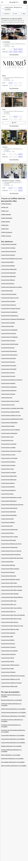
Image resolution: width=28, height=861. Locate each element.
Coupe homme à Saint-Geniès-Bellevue (12, 597)
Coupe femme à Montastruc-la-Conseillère (13, 739)
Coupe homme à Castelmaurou (9, 315)
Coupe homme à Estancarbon (9, 355)
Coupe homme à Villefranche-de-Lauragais (13, 675)
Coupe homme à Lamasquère (9, 433)
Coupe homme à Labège (7, 426)
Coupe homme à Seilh (7, 636)
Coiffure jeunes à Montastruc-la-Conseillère (13, 716)
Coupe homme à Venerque (8, 654)
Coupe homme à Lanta (7, 437)
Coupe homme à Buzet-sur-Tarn (10, 297)
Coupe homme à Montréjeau (9, 515)
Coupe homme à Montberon (9, 501)
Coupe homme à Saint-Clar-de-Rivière (11, 586)
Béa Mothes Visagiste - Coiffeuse (11, 180)
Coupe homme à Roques (8, 572)
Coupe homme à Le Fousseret (9, 458)
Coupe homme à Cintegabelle (9, 330)
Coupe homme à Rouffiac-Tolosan (10, 579)
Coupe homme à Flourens (8, 362)
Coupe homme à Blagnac (8, 280)
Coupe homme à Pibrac (7, 533)
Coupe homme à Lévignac (8, 465)
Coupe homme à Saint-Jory (8, 604)
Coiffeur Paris (5, 228)
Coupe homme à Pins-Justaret (9, 536)
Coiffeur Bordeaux (6, 204)
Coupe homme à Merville (8, 486)
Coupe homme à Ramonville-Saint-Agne (12, 558)
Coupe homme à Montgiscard (9, 508)
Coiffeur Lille (4, 207)
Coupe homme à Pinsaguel (8, 540)
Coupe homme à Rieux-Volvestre (10, 568)
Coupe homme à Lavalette (8, 447)
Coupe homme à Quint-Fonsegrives (11, 554)
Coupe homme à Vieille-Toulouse (10, 665)
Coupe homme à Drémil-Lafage (9, 344)
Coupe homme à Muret (7, 519)
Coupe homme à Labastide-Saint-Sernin (12, 419)
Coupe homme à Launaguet (8, 444)
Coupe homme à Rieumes (8, 565)
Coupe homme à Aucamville (8, 244)
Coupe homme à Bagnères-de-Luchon (11, 258)
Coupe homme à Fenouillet (8, 358)
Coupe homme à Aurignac (8, 248)
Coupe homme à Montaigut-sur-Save (11, 497)
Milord (4, 75)
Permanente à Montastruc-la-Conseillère (12, 758)
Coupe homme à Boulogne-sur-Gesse (11, 287)
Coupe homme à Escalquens (9, 351)
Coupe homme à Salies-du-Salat (10, 629)
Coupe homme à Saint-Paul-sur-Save (11, 618)
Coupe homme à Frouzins (8, 376)
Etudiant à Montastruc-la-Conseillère (11, 746)
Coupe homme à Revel (7, 561)
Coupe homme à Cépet (7, 326)
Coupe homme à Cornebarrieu (9, 337)
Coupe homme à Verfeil (7, 658)
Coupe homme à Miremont (8, 490)
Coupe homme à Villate (7, 668)
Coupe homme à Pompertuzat (9, 547)
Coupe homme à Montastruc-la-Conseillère (13, 742)
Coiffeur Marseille (6, 214)
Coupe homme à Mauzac (8, 483)
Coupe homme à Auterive (8, 255)
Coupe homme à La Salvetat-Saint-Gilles (12, 408)
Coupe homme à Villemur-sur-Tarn (10, 679)
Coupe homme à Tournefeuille (9, 650)
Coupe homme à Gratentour (8, 390)
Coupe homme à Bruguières (8, 294)
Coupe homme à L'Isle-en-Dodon (10, 401)
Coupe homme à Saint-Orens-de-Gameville (13, 615)
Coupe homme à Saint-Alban (9, 583)
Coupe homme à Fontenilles (8, 369)
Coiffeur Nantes (5, 221)
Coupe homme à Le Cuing (8, 454)
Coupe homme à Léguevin (8, 461)
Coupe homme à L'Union (8, 404)
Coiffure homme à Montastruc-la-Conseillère (13, 712)
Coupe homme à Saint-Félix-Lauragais (11, 590)
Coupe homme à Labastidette (9, 422)
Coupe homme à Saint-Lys (8, 611)
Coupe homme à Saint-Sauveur (9, 622)
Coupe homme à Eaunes (8, 347)
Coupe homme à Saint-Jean (8, 601)
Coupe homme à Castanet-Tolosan (10, 308)
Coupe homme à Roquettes (8, 576)
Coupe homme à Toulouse (8, 647)
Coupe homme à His (6, 397)
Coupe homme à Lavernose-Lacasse (11, 451)
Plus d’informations (14, 54)
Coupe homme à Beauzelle (8, 273)
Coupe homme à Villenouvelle (9, 686)
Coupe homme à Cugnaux (8, 340)
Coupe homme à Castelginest (9, 312)
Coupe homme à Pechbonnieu (9, 529)
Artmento (5, 147)
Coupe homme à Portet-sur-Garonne (11, 551)
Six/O (3, 109)
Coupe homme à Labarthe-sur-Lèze (11, 415)
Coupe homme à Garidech (8, 383)
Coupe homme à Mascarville (9, 476)
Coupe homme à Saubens (8, 633)
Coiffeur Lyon (5, 211)
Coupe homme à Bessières (8, 276)
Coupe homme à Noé (7, 526)
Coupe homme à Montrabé (8, 511)
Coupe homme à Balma (7, 262)
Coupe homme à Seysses (8, 643)
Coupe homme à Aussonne (8, 251)
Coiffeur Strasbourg (6, 232)
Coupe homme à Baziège (8, 265)
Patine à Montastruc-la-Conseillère (10, 755)
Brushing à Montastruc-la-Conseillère (11, 700)
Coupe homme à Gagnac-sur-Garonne (11, 379)
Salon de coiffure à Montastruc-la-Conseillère (13, 765)
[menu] (2, 2)
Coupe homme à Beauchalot (9, 269)
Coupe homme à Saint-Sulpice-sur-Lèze (12, 625)
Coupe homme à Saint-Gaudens (10, 593)
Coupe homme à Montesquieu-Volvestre (12, 504)
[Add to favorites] (25, 27)
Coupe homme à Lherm (7, 469)
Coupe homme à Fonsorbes (8, 365)
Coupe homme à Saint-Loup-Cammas (11, 608)
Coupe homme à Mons (7, 494)
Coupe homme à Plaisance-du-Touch (11, 543)
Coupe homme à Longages (8, 472)
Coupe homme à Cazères (8, 322)
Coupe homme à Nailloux (8, 522)
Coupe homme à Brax (7, 290)
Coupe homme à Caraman (8, 301)
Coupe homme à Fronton (8, 372)
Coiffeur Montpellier (6, 218)
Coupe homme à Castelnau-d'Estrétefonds (13, 319)
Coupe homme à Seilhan (7, 640)
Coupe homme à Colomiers (8, 333)
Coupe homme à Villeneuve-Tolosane (11, 683)
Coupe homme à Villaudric (8, 672)
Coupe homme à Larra (7, 440)
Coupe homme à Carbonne (8, 305)
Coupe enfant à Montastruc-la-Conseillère (12, 735)
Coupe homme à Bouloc (7, 283)
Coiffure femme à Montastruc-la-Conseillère (13, 709)
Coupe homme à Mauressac (8, 479)
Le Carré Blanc (6, 42)
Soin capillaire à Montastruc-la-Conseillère (12, 762)
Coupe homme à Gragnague (9, 387)
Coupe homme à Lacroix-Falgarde (10, 429)
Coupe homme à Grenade (8, 394)
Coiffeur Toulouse (6, 236)
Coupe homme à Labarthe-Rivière (10, 412)
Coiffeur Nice (4, 225)
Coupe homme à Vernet (7, 661)
